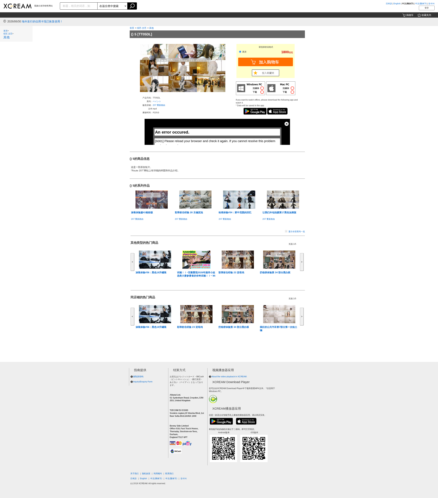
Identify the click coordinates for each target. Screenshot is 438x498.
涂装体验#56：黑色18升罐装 (151, 272)
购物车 (410, 15)
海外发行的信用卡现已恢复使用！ (42, 21)
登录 (427, 8)
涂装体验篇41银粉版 (142, 212)
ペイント (157, 101)
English (397, 3)
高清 (244, 52)
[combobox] (79, 6)
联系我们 (169, 473)
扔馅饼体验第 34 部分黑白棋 (275, 272)
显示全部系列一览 (296, 231)
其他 (6, 37)
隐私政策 (146, 473)
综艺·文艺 (7, 33)
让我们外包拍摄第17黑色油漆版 (279, 212)
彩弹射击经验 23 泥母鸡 (231, 272)
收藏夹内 (426, 15)
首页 (5, 31)
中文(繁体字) (421, 3)
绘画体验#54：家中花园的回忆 (235, 212)
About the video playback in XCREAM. (229, 376)
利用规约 (158, 473)
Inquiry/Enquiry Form (142, 382)
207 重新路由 (159, 105)
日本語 (389, 3)
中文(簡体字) (156, 478)
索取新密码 (138, 376)
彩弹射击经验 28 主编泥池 (189, 212)
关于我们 (134, 473)
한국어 (431, 3)
